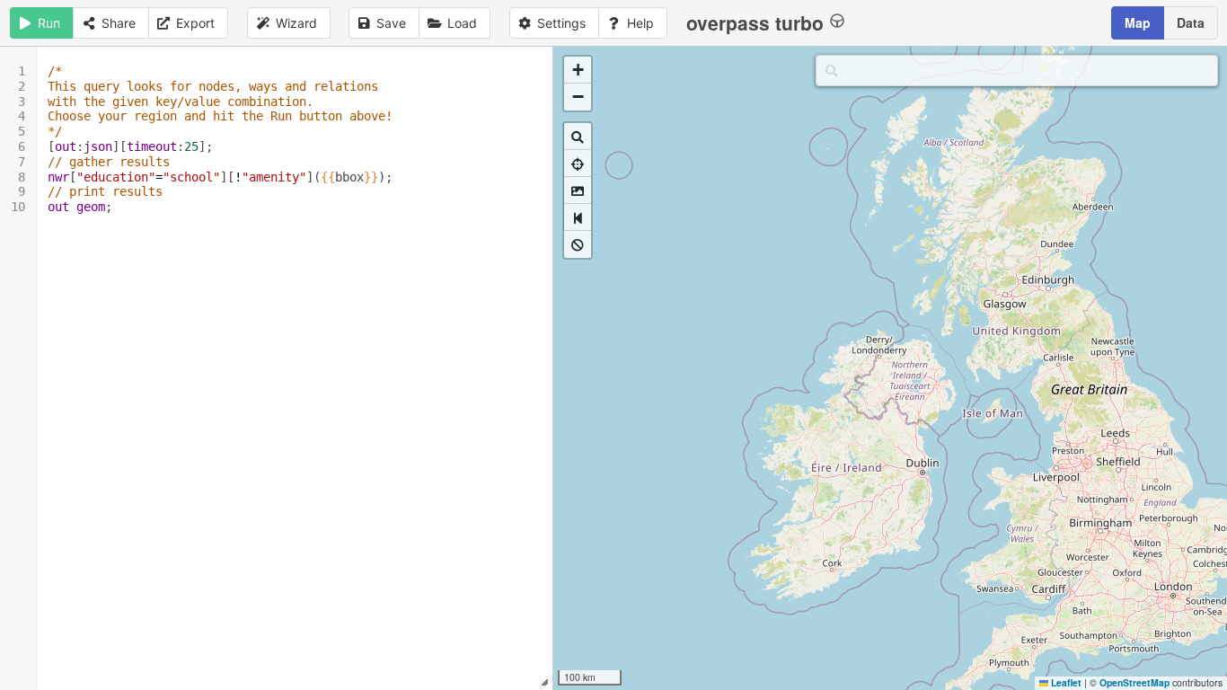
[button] (577, 70)
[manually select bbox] (577, 190)
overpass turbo (755, 22)
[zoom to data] (577, 136)
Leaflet (1064, 682)
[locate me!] (577, 163)
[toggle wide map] (577, 217)
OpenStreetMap (1134, 682)
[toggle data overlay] (577, 244)
